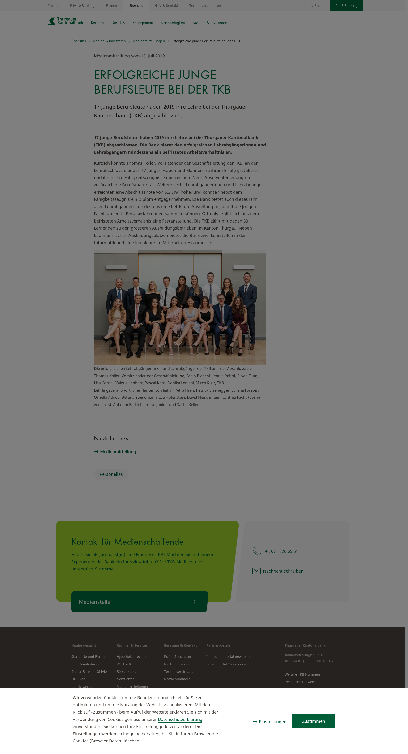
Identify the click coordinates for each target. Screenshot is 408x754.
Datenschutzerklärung (180, 719)
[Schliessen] (395, 698)
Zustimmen (313, 721)
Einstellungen (272, 721)
